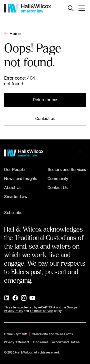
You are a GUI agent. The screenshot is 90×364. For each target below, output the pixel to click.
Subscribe (13, 212)
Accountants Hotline (66, 342)
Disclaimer (40, 342)
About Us (13, 187)
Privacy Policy (13, 311)
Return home (45, 99)
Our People (14, 169)
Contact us (45, 118)
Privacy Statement (16, 342)
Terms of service (41, 311)
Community (58, 178)
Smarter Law (16, 196)
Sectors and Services (67, 169)
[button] (70, 8)
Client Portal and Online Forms (52, 334)
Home (15, 33)
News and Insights (20, 178)
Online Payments (16, 334)
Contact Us (58, 187)
